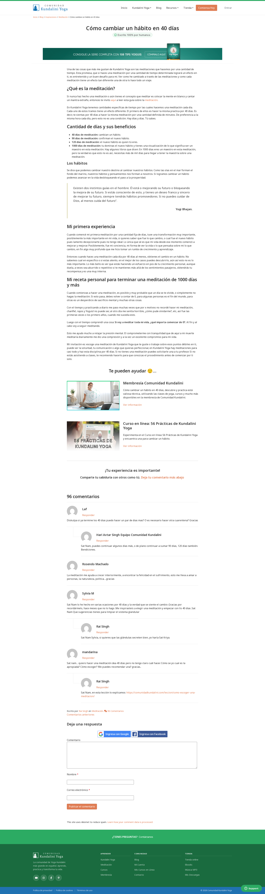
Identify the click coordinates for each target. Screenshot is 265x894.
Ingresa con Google (117, 734)
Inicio (35, 17)
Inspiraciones (51, 17)
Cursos (104, 869)
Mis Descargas (192, 874)
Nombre (72, 774)
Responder (88, 515)
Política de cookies (64, 890)
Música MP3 (191, 869)
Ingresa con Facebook (152, 734)
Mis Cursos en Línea (144, 869)
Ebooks (188, 864)
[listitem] (36, 878)
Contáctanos (146, 837)
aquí (113, 100)
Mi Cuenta (139, 864)
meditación (151, 100)
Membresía (106, 874)
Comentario (73, 740)
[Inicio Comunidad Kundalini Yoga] (65, 855)
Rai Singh (83, 711)
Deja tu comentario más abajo (163, 477)
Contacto (139, 874)
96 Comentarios (115, 711)
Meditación (63, 17)
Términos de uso (84, 890)
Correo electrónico (78, 790)
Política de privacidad (42, 890)
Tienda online (191, 859)
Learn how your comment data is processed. (130, 822)
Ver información (132, 404)
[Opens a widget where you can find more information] (251, 888)
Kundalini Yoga (108, 859)
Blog (41, 17)
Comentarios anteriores (80, 714)
